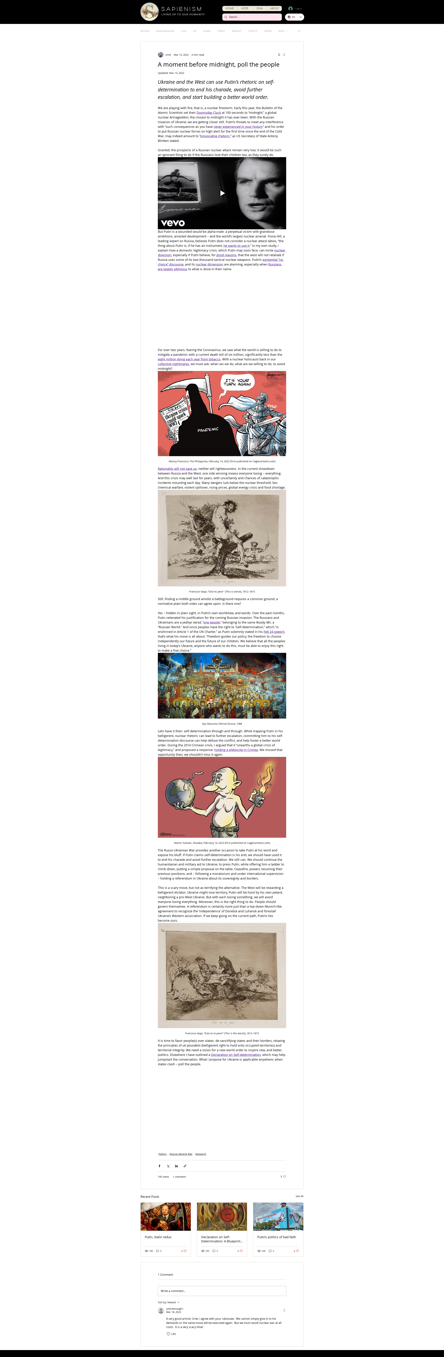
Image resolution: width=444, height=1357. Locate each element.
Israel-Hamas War (165, 30)
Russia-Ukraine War (181, 1102)
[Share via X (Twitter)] (168, 1114)
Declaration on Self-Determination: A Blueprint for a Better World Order (220, 1187)
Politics (221, 30)
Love (183, 30)
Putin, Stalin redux (158, 1185)
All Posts (144, 30)
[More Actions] (284, 1258)
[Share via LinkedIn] (176, 1114)
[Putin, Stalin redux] (166, 1165)
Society (207, 30)
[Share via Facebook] (159, 1114)
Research (236, 30)
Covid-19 (252, 30)
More (281, 30)
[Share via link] (185, 1114)
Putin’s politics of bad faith (276, 1185)
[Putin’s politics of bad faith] (278, 1165)
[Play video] (222, 193)
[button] (244, 8)
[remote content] (222, 283)
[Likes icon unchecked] (168, 1282)
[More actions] (284, 55)
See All (300, 1144)
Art (194, 30)
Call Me (268, 30)
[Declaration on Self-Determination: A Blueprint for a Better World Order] (222, 1165)
